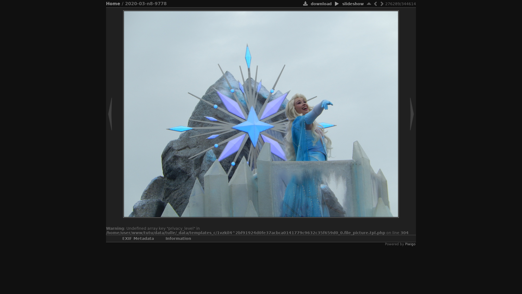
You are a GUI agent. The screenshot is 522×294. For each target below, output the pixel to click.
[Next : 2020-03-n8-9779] (382, 4)
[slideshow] (337, 4)
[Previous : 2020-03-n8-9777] (375, 4)
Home (113, 3)
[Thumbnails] (369, 4)
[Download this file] (305, 4)
